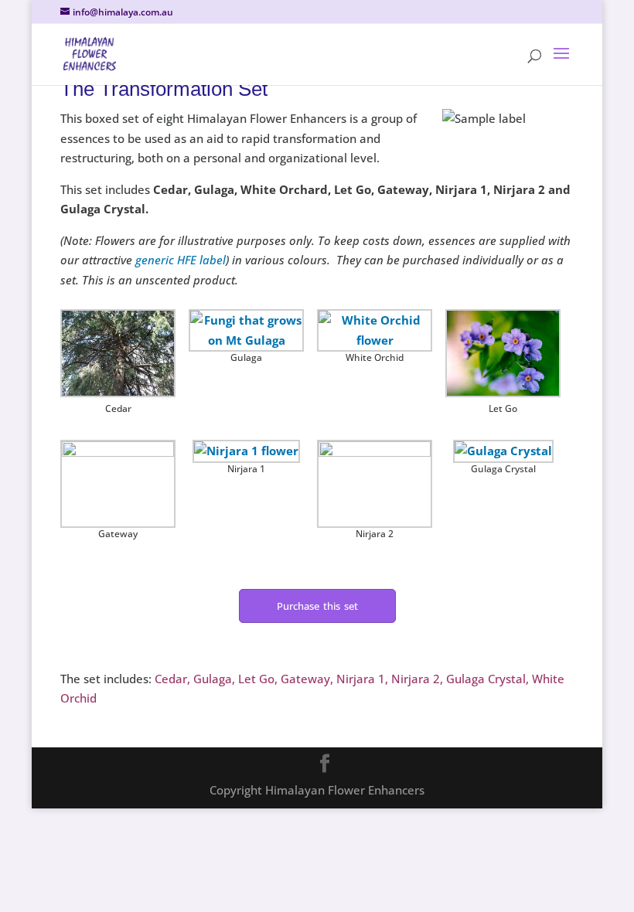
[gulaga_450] (246, 330)
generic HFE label (180, 259)
